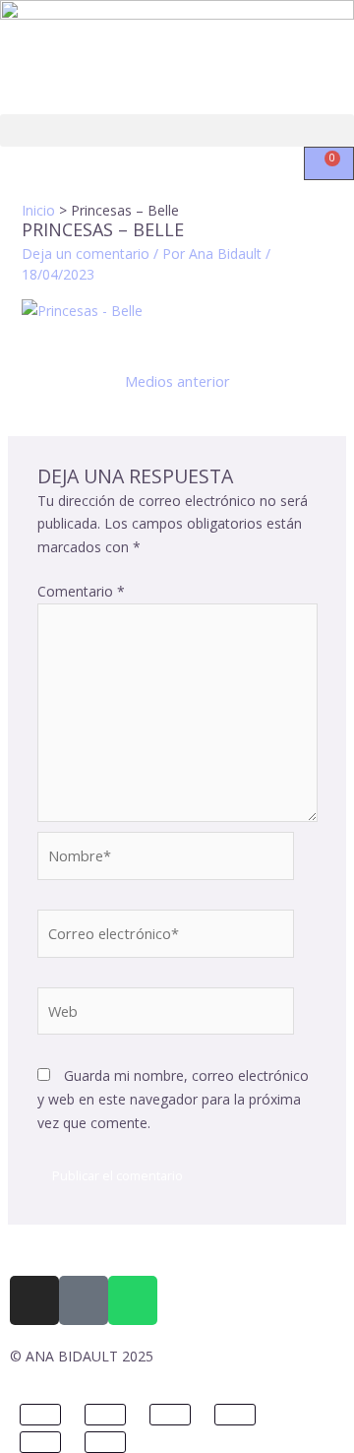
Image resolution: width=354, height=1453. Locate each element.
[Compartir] (170, 1414)
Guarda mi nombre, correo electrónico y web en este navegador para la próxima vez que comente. (173, 1099)
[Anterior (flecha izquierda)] (40, 1442)
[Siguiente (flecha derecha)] (105, 1442)
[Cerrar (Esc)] (235, 1414)
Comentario (81, 591)
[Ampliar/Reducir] (40, 1414)
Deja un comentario (85, 253)
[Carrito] (329, 163)
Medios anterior (177, 381)
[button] (177, 130)
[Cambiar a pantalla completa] (105, 1414)
